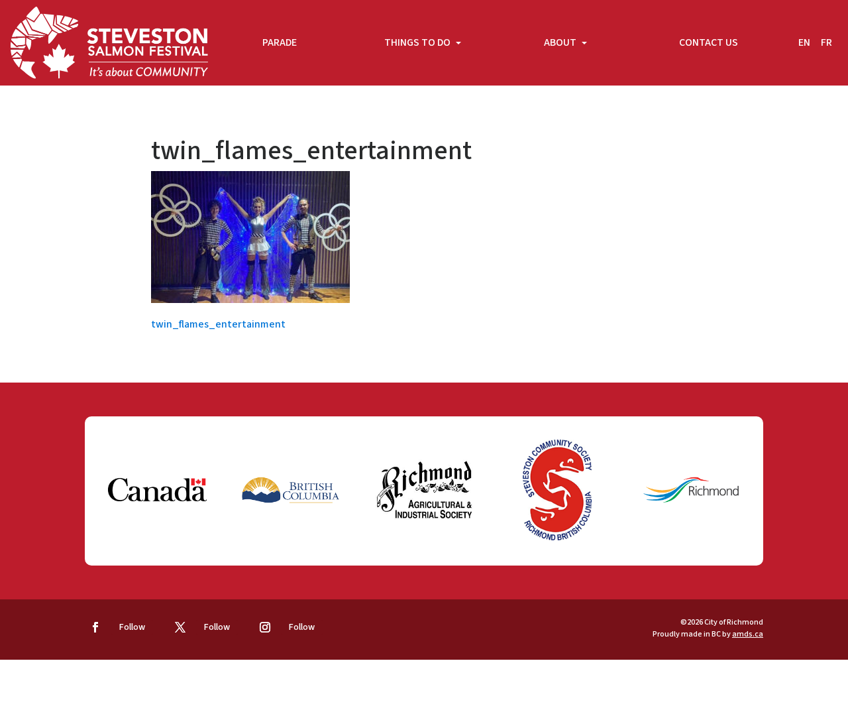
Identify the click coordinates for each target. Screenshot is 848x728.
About (561, 42)
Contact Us (708, 42)
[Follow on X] (180, 627)
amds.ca (747, 634)
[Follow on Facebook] (95, 627)
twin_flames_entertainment (218, 324)
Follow (132, 627)
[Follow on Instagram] (265, 627)
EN (804, 42)
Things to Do (418, 42)
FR (826, 42)
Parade (279, 42)
